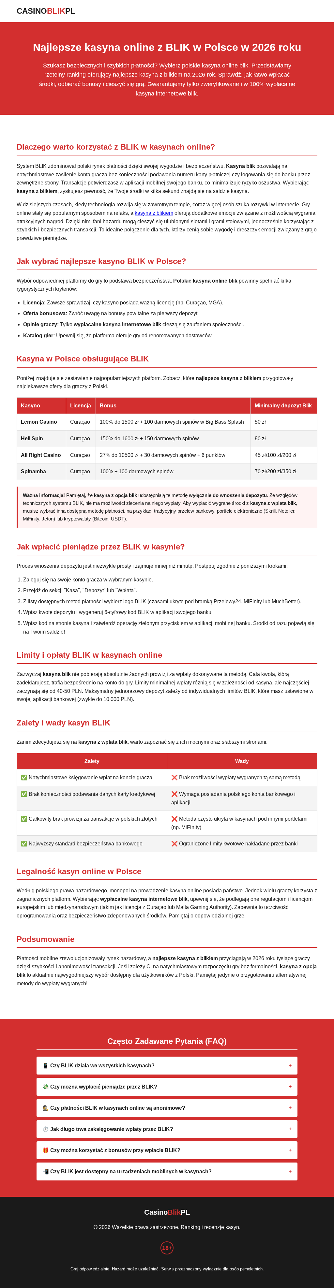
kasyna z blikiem (154, 213)
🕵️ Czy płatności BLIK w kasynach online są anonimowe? (113, 1108)
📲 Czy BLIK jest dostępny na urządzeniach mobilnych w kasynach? (127, 1171)
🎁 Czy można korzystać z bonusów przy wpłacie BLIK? (111, 1150)
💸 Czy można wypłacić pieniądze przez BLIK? (99, 1087)
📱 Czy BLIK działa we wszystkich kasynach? (98, 1065)
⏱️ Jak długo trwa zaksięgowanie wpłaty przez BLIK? (107, 1129)
